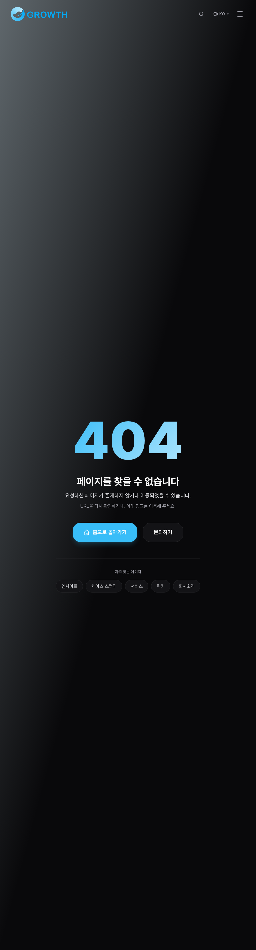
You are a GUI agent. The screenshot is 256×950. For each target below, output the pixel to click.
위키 (161, 586)
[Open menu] (240, 14)
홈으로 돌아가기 (110, 532)
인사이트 (69, 586)
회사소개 (187, 586)
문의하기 (163, 532)
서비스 (137, 586)
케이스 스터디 (104, 586)
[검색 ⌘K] (201, 14)
